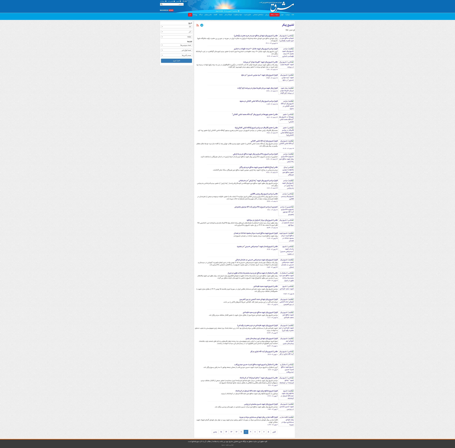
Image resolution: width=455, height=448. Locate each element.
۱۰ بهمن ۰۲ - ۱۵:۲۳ (272, 346)
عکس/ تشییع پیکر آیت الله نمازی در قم (264, 351)
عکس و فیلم (208, 15)
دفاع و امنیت (247, 15)
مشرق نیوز (277, 6)
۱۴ (226, 432)
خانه (293, 15)
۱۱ (241, 432)
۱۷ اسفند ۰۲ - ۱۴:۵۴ (272, 78)
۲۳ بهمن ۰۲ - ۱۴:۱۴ (272, 249)
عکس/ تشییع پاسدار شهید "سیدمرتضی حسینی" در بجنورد (257, 246)
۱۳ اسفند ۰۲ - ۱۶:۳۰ (272, 159)
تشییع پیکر (288, 25)
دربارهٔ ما (162, 1)
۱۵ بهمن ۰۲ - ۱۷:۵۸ (288, 294)
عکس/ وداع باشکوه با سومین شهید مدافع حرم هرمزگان (258, 167)
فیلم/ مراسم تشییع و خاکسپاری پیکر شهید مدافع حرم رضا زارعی (255, 154)
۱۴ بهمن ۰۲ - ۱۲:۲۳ (272, 333)
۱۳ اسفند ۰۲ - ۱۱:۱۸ (272, 188)
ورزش (267, 15)
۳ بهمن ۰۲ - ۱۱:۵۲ (273, 409)
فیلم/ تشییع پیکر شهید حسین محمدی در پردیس (261, 404)
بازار (190, 15)
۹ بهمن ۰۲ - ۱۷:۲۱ (273, 370)
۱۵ (221, 432)
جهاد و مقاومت (238, 15)
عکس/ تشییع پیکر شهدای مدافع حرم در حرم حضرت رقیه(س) (256, 35)
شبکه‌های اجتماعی (258, 15)
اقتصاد (215, 15)
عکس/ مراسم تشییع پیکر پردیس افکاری (264, 193)
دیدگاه (201, 15)
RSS (184, 1)
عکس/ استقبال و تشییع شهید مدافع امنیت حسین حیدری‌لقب (256, 364)
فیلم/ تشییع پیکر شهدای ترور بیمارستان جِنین (262, 338)
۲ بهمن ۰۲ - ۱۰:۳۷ (273, 425)
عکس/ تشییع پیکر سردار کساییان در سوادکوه (262, 220)
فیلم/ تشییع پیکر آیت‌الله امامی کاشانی (264, 140)
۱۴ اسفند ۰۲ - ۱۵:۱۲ (272, 117)
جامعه (221, 15)
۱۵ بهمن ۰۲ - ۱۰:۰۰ (272, 318)
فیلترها (189, 41)
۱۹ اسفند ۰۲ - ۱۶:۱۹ (272, 56)
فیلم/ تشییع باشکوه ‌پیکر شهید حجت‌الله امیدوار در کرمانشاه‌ (257, 390)
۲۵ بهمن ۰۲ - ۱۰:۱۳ (272, 238)
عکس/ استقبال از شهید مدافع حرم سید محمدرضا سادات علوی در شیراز (253, 273)
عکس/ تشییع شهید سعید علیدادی (265, 286)
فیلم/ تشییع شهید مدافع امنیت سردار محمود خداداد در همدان (256, 233)
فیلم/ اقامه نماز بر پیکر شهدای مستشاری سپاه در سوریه (258, 417)
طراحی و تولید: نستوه (227, 445)
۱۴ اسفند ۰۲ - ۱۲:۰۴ (288, 148)
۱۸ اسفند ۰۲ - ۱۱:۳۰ (272, 70)
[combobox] (176, 26)
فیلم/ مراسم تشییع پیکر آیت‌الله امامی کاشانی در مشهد (259, 101)
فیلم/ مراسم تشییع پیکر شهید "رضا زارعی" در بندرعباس (258, 180)
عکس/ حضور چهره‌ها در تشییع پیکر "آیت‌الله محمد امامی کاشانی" (255, 114)
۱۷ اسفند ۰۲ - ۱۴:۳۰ (272, 91)
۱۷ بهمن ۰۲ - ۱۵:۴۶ (272, 281)
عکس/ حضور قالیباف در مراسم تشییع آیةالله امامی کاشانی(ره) (256, 127)
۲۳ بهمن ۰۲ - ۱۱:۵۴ (272, 267)
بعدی (215, 432)
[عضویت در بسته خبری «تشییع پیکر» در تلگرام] (202, 25)
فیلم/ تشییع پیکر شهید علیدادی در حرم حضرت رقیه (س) (257, 325)
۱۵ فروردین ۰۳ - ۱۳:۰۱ (272, 43)
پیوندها (195, 15)
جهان (282, 15)
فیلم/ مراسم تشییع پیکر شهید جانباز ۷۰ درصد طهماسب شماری (256, 48)
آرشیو (178, 1)
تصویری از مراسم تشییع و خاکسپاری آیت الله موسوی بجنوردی (256, 206)
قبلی (274, 432)
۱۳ (231, 432)
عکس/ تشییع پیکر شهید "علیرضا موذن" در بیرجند (260, 62)
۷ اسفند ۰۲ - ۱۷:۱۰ (272, 210)
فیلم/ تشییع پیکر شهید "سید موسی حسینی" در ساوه (259, 75)
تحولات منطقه (275, 15)
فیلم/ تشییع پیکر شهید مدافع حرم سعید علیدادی (260, 312)
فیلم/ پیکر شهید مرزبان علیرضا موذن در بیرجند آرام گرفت (257, 88)
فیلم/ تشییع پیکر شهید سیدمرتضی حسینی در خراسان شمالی (256, 259)
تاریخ (190, 23)
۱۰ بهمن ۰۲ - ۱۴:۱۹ (273, 354)
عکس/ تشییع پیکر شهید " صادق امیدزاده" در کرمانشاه (259, 377)
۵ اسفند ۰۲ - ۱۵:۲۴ (272, 228)
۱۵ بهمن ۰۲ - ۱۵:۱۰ (273, 304)
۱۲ (236, 432)
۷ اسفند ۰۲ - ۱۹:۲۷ (272, 201)
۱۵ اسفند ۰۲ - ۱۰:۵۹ (272, 104)
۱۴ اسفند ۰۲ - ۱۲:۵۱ (272, 133)
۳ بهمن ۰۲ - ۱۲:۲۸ (272, 396)
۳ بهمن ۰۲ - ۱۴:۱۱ (273, 385)
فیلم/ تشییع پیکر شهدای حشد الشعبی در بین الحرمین (258, 299)
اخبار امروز (176, 60)
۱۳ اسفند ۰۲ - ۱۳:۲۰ (272, 172)
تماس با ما (170, 1)
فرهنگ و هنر (228, 15)
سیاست (287, 15)
